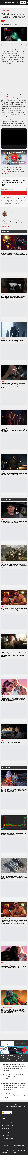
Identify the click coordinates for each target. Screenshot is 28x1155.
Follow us (16, 44)
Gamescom (12, 6)
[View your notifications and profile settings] (13, 2)
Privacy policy (5, 1128)
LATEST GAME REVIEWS (20, 1043)
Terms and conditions (7, 1125)
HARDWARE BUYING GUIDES (7, 1043)
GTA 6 (20, 6)
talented (6, 171)
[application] (14, 137)
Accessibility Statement (7, 1138)
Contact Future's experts (8, 1122)
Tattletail (7, 97)
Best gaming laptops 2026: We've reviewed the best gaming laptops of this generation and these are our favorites (14, 1067)
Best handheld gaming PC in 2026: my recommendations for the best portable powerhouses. (14, 1096)
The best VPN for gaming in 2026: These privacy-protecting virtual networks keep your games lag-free (14, 1058)
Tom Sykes (10, 21)
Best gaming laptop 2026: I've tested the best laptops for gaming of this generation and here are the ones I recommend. (14, 1086)
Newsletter (23, 44)
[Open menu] (2, 2)
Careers (4, 1142)
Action (8, 10)
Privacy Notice (21, 198)
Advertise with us (6, 1135)
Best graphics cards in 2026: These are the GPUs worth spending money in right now (15, 1077)
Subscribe (23, 2)
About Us (4, 1118)
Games (3, 10)
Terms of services (19, 197)
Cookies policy (5, 1132)
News (3, 21)
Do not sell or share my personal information (13, 1145)
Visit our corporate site (13, 1107)
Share (5, 44)
